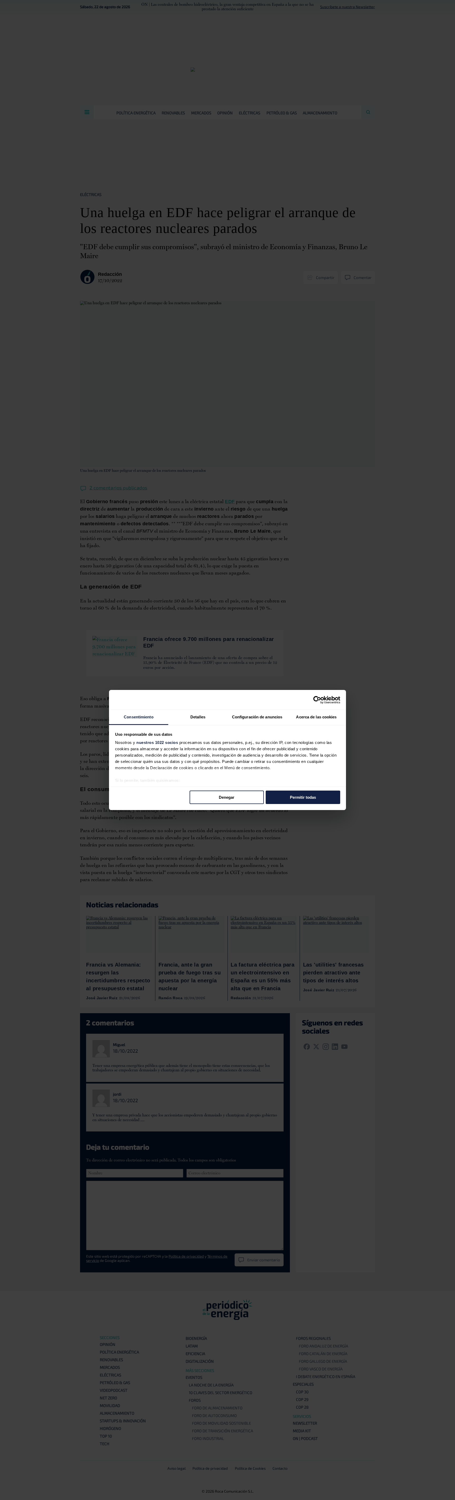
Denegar (226, 797)
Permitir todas (303, 797)
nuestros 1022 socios (157, 742)
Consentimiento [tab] (138, 717)
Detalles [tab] (197, 717)
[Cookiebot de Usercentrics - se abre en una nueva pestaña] (317, 700)
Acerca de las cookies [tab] (316, 717)
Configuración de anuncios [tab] (257, 717)
